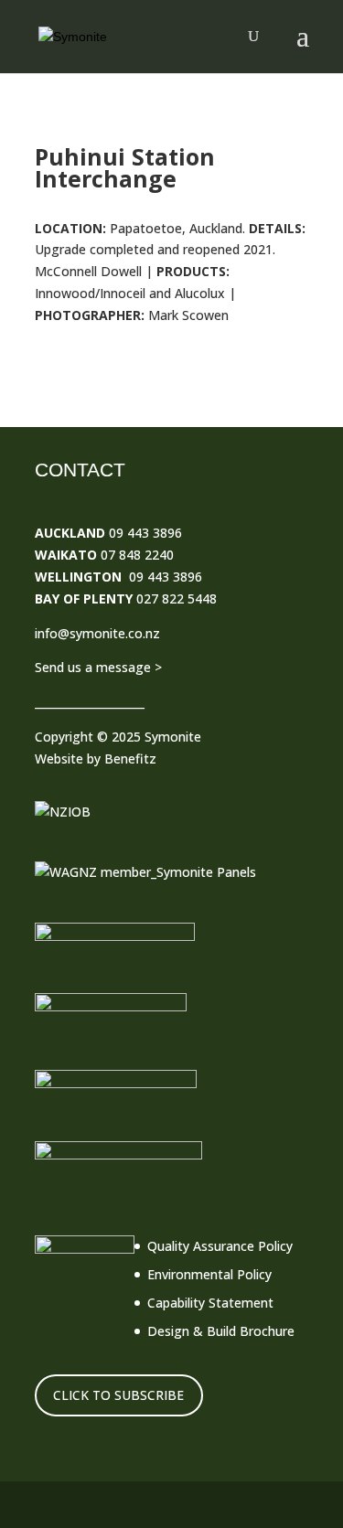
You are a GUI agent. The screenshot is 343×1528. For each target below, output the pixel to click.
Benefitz (130, 758)
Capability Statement (210, 1302)
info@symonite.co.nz (97, 633)
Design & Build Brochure (221, 1331)
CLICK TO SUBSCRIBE (118, 1395)
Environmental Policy (209, 1274)
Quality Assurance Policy (220, 1246)
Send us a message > (98, 667)
